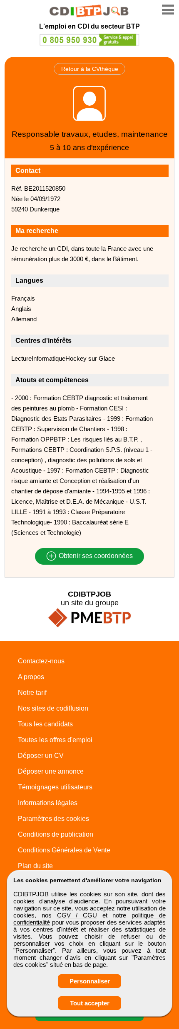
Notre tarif (32, 692)
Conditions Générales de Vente (64, 850)
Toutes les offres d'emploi (55, 739)
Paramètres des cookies (53, 818)
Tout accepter (89, 1003)
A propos (31, 676)
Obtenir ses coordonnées (95, 556)
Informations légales (47, 802)
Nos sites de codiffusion (53, 708)
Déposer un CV (41, 755)
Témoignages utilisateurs (55, 787)
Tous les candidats (45, 724)
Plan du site (35, 865)
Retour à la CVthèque (89, 69)
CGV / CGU (77, 915)
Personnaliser (90, 981)
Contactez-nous (41, 661)
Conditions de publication (55, 834)
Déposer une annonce (51, 771)
